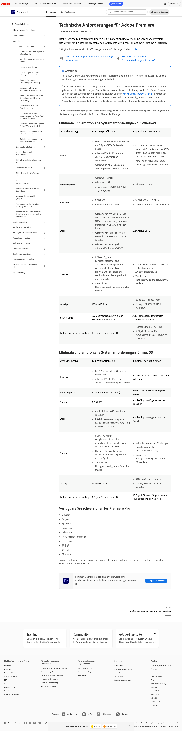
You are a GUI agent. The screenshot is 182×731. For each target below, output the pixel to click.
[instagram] (30, 723)
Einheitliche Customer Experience (52, 675)
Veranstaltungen (156, 676)
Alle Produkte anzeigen (11, 694)
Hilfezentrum (118, 666)
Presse (153, 680)
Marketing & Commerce (72, 4)
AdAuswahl (174, 726)
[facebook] (25, 723)
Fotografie (7, 669)
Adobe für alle (155, 702)
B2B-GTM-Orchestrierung (49, 683)
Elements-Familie (10, 687)
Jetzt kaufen (116, 4)
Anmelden (174, 4)
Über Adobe (155, 669)
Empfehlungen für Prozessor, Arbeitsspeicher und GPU (30, 73)
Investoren (154, 687)
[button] (165, 4)
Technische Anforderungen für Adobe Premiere (32, 52)
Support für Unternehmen (122, 680)
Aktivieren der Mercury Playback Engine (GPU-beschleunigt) (32, 125)
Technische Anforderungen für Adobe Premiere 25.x (31, 132)
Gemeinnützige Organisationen (88, 672)
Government (82, 675)
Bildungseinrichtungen (85, 668)
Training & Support (95, 4)
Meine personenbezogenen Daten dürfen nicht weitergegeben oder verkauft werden (138, 726)
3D (5, 684)
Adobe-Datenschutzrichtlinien (137, 93)
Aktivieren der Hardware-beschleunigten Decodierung (30, 89)
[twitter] (34, 723)
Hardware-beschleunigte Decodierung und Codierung (30, 81)
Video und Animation (11, 676)
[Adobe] (5, 3)
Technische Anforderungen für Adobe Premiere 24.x (31, 140)
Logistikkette (155, 691)
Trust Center (155, 694)
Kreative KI (7, 666)
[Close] (129, 726)
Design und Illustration (11, 673)
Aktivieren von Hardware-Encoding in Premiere (29, 107)
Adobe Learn (118, 676)
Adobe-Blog (155, 705)
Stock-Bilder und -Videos (12, 691)
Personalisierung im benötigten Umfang (54, 668)
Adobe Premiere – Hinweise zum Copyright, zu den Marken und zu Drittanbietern (28, 214)
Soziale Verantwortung (158, 684)
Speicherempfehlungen (28, 67)
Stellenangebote (156, 673)
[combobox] (127, 12)
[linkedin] (39, 723)
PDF (5, 680)
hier (136, 49)
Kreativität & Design (21, 4)
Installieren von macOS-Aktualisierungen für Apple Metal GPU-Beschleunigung (32, 115)
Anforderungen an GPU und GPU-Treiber (32, 60)
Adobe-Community (120, 673)
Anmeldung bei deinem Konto (161, 666)
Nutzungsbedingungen (153, 723)
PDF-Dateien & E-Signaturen (45, 4)
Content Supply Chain (48, 672)
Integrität (154, 698)
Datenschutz (140, 723)
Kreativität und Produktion (49, 679)
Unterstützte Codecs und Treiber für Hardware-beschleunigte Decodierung (31, 98)
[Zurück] (86, 614)
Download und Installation (123, 669)
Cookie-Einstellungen (170, 723)
